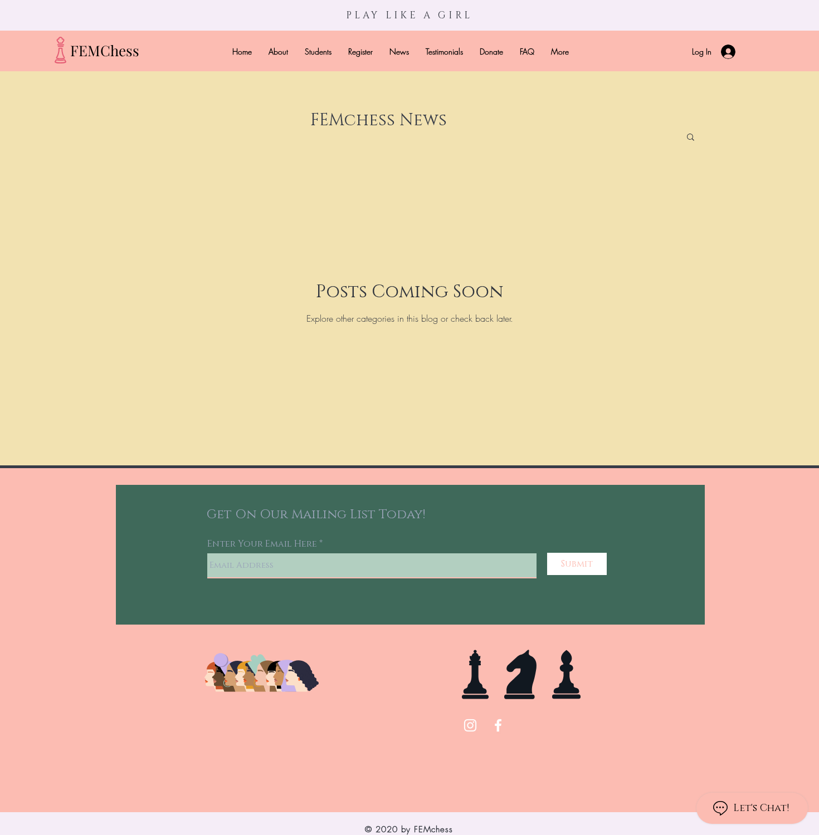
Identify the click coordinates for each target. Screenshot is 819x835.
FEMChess (104, 50)
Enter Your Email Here (262, 543)
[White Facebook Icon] (498, 725)
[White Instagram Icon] (470, 725)
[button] (690, 138)
